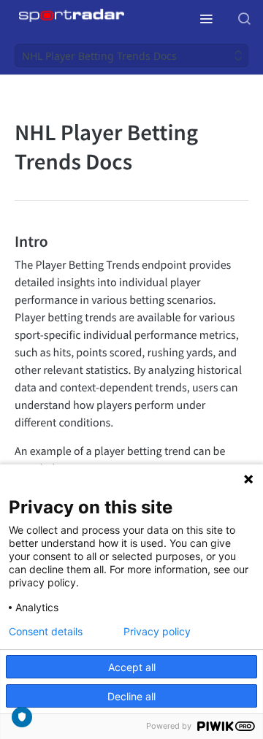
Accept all (132, 667)
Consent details (46, 631)
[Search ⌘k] (244, 18)
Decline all (131, 696)
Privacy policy (157, 631)
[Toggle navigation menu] (206, 18)
